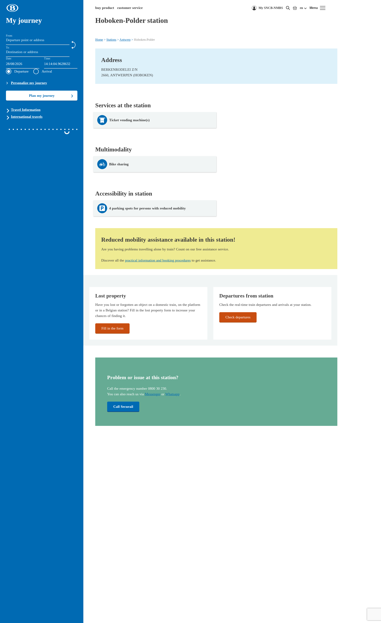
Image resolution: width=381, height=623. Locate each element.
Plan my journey (42, 96)
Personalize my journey (29, 83)
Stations (111, 39)
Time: (47, 58)
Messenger (152, 394)
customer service (130, 8)
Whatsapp (172, 394)
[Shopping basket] (295, 8)
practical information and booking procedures (158, 260)
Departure (21, 71)
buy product (104, 8)
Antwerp (125, 39)
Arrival (47, 71)
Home (99, 39)
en (301, 8)
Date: (9, 58)
